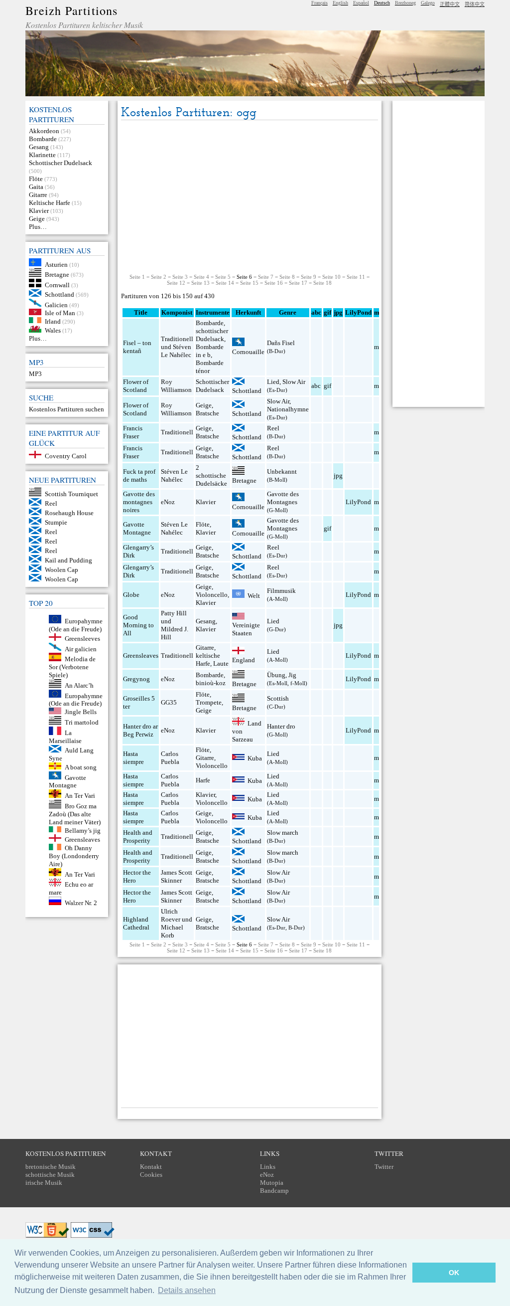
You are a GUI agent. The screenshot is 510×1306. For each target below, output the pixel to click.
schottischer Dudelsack (212, 335)
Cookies (151, 1174)
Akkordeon (44, 131)
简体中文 (475, 4)
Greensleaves (82, 839)
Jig (292, 675)
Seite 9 (308, 277)
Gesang (39, 147)
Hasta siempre (133, 757)
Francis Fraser (132, 432)
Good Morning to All (138, 625)
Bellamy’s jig (83, 830)
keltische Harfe (208, 659)
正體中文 (450, 4)
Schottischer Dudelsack (60, 163)
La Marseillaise (65, 737)
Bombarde (43, 139)
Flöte (36, 179)
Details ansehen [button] (187, 1290)
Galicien (56, 304)
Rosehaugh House (69, 513)
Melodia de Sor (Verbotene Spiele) (72, 667)
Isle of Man (60, 313)
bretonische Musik (50, 1166)
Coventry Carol (66, 456)
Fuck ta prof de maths (139, 475)
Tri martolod (82, 722)
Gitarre (38, 194)
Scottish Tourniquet (71, 494)
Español (361, 2)
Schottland (59, 294)
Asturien (56, 264)
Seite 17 (298, 283)
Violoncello (212, 594)
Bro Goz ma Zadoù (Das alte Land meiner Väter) (75, 814)
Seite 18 (322, 283)
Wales (53, 330)
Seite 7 (265, 277)
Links (267, 1166)
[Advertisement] (250, 197)
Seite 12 (176, 283)
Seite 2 (158, 277)
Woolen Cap (61, 569)
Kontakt (151, 1166)
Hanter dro (281, 726)
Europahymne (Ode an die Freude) (76, 625)
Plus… (38, 226)
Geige (37, 218)
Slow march (282, 832)
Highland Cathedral (136, 923)
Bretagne (57, 274)
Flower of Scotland (135, 385)
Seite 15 (249, 283)
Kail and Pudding (68, 560)
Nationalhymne (288, 409)
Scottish (278, 698)
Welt (254, 595)
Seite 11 (356, 277)
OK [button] (454, 1273)
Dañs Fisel (281, 343)
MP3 (35, 373)
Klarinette (42, 155)
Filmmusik (281, 590)
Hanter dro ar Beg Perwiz (140, 730)
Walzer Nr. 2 (81, 903)
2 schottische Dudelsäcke (211, 475)
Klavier (39, 210)
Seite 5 (223, 277)
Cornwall (57, 285)
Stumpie (56, 522)
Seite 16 (273, 283)
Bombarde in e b (210, 351)
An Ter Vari (80, 795)
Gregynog (136, 679)
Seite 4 (201, 277)
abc (316, 385)
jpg (338, 475)
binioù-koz (211, 683)
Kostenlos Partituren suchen (66, 409)
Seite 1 (137, 277)
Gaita (36, 186)
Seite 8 (287, 277)
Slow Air (293, 381)
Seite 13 (200, 283)
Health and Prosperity (137, 836)
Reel (51, 503)
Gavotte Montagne (67, 781)
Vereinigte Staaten (246, 629)
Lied (273, 381)
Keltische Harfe (49, 202)
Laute (221, 663)
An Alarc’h (79, 685)
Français (319, 2)
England (243, 660)
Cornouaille (248, 352)
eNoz (168, 502)
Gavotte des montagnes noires (139, 502)
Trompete (209, 702)
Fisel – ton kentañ (137, 347)
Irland (53, 321)
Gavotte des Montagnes (283, 498)
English (340, 2)
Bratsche (207, 413)
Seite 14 (225, 283)
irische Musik (43, 1182)
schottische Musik (50, 1174)
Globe (131, 594)
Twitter (384, 1166)
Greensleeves (82, 638)
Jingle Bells (81, 712)
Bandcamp (274, 1190)
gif (327, 385)
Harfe (203, 780)
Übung (276, 675)
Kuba (255, 757)
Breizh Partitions (71, 10)
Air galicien (81, 648)
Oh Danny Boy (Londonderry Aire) (74, 856)
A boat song (81, 767)
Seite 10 (331, 277)
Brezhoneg (405, 2)
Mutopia (271, 1182)
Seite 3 (180, 277)
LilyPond (358, 502)
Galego (428, 2)
